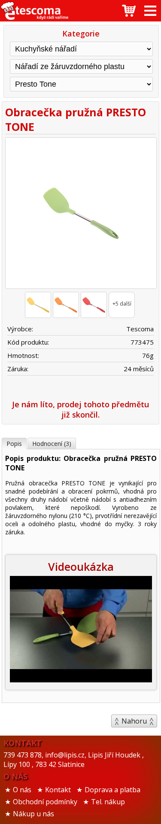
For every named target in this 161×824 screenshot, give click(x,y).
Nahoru (134, 721)
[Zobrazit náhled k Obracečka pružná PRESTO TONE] (80, 214)
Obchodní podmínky (45, 801)
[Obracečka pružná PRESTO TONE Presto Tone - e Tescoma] (34, 10)
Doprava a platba (112, 789)
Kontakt (58, 789)
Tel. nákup (108, 801)
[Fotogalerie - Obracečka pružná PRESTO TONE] (38, 305)
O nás (22, 789)
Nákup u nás (33, 813)
